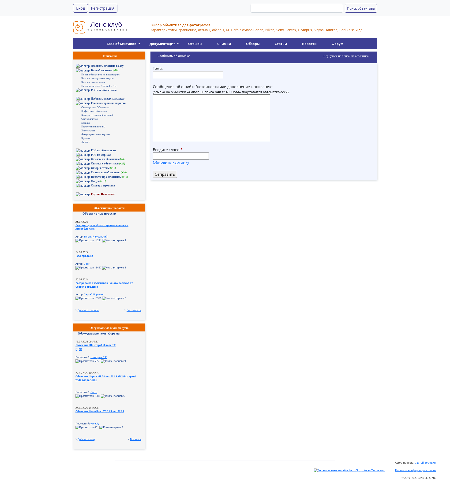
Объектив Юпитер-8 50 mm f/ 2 (95, 345)
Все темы (135, 439)
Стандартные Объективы (95, 107)
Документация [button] (163, 43)
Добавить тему (86, 439)
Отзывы (195, 43)
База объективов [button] (122, 43)
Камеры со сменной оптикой (97, 115)
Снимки (224, 43)
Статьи (281, 43)
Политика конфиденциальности (415, 470)
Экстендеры (88, 130)
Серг (87, 263)
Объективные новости (99, 214)
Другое (85, 142)
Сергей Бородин (94, 294)
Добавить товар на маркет (107, 98)
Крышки (85, 138)
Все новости (134, 310)
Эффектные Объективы (94, 111)
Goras (93, 392)
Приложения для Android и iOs (98, 86)
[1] (76, 349)
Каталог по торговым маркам (97, 78)
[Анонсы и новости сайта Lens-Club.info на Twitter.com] (349, 470)
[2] (80, 349)
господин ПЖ (98, 357)
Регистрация (102, 8)
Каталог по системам (93, 82)
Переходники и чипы (93, 126)
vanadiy (94, 423)
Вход (80, 8)
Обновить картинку (171, 162)
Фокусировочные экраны (95, 134)
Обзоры (253, 43)
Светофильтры (89, 118)
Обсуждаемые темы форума (99, 333)
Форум (337, 43)
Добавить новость (88, 310)
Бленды (85, 122)
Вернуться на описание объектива (346, 56)
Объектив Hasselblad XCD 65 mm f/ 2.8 (99, 411)
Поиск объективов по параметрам (100, 74)
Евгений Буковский (96, 236)
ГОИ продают (84, 255)
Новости (309, 43)
